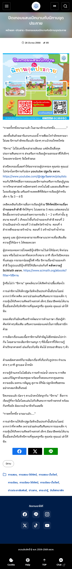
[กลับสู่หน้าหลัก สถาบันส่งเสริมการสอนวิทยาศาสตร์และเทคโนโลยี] (36, 6)
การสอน (12, 475)
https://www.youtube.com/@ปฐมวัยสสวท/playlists (34, 176)
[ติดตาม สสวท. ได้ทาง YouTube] (47, 525)
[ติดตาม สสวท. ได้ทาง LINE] (36, 514)
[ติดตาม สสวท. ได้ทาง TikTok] (36, 525)
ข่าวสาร (20, 30)
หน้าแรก (10, 30)
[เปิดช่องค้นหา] (65, 6)
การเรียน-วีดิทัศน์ (29, 482)
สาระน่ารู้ (43, 490)
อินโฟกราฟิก (57, 490)
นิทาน (8, 464)
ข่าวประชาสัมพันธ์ (17, 490)
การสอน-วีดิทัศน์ (28, 475)
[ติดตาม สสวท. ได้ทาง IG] (47, 514)
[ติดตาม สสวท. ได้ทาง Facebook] (25, 514)
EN (54, 6)
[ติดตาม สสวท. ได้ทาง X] (25, 525)
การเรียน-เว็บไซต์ (49, 482)
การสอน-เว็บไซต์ (48, 475)
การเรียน (13, 482)
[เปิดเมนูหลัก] (6, 6)
